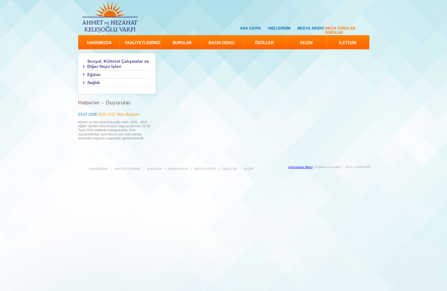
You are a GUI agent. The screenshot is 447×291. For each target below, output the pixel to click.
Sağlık (93, 82)
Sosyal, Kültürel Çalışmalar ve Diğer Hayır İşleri (118, 64)
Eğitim (93, 74)
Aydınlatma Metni (300, 167)
